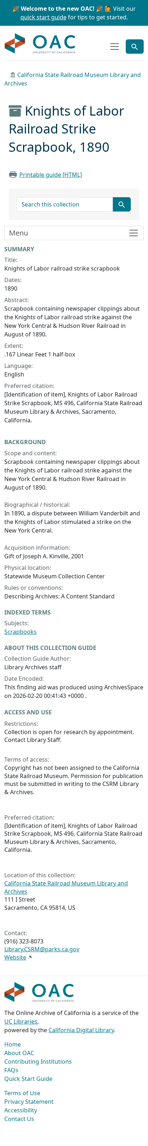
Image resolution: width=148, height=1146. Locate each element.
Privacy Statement (29, 1102)
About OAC (19, 1053)
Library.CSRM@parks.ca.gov (41, 949)
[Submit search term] (122, 204)
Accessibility (20, 1110)
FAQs (11, 1070)
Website (15, 957)
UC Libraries (20, 1021)
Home (12, 1044)
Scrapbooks (20, 632)
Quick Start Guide (28, 1079)
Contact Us (19, 1119)
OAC (40, 43)
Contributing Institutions (38, 1061)
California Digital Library (81, 1030)
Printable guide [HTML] (50, 175)
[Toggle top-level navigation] (114, 46)
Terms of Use (22, 1093)
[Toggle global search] (135, 46)
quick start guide (43, 17)
